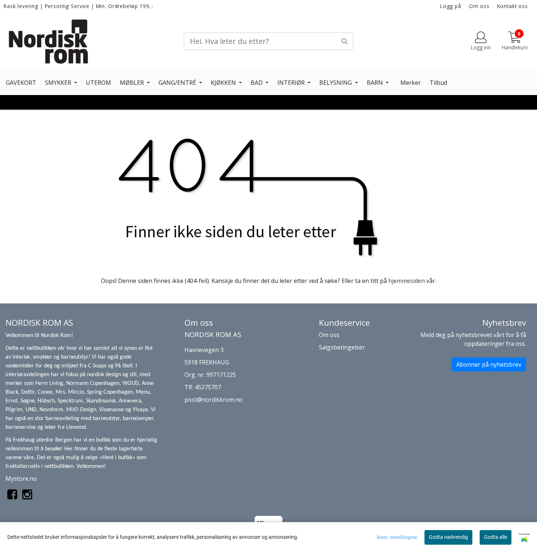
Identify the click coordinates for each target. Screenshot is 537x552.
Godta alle (495, 537)
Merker (410, 83)
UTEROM (98, 83)
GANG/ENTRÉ (178, 83)
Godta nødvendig (448, 537)
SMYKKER (59, 83)
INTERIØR (291, 83)
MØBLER (132, 83)
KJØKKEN (224, 83)
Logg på (450, 6)
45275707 (208, 387)
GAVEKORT (21, 83)
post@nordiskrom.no (213, 400)
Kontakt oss (512, 6)
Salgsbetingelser (342, 347)
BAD (257, 83)
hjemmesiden (406, 281)
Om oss (479, 6)
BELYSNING (336, 83)
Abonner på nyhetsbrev (488, 364)
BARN (375, 83)
